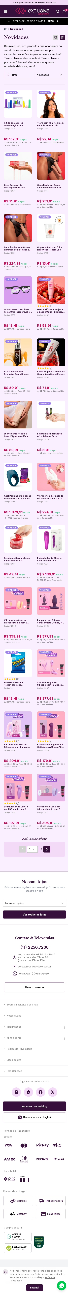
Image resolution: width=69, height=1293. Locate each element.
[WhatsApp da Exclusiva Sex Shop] (28, 1092)
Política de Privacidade (19, 1048)
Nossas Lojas (14, 1015)
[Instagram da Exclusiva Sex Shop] (16, 1092)
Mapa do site (14, 1059)
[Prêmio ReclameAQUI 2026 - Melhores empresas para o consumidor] (39, 1242)
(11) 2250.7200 (34, 947)
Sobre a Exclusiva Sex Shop (22, 1004)
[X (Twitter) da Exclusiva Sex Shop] (52, 1092)
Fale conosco (34, 987)
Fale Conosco (14, 1070)
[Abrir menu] (6, 11)
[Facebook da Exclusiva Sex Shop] (40, 1092)
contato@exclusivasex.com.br (34, 966)
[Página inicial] (5, 29)
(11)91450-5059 (40, 973)
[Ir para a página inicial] (32, 11)
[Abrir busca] (58, 11)
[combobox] (50, 75)
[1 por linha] (55, 37)
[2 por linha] (62, 37)
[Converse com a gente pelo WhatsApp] (61, 1285)
